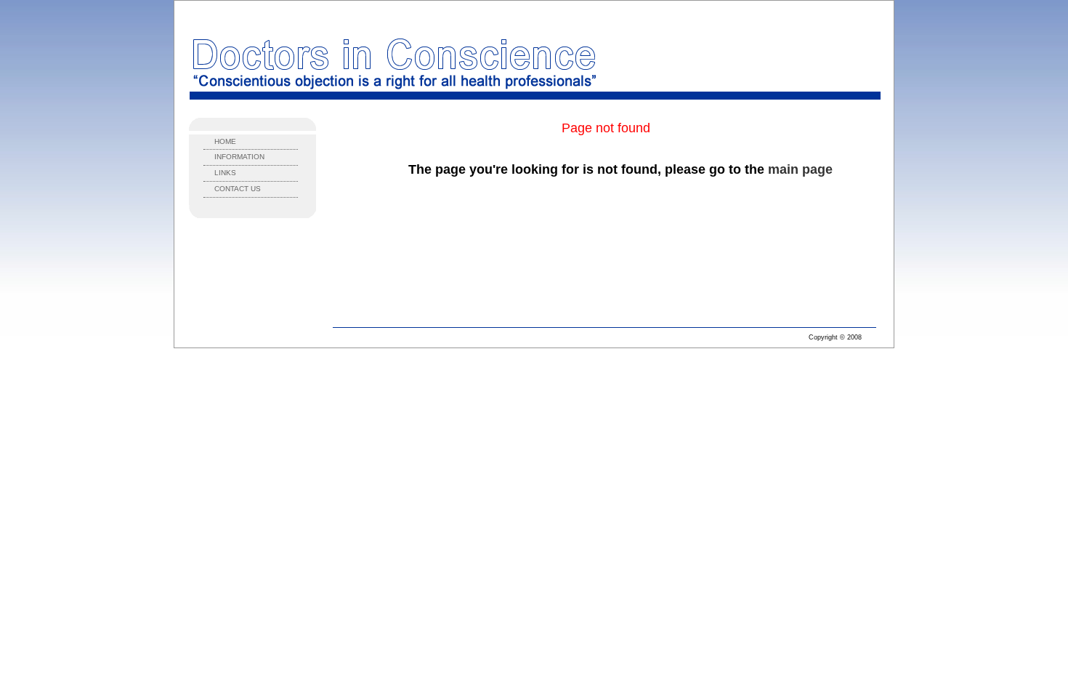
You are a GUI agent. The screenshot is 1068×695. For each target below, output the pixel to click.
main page (800, 169)
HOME (225, 141)
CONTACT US (237, 189)
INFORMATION (239, 157)
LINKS (225, 173)
